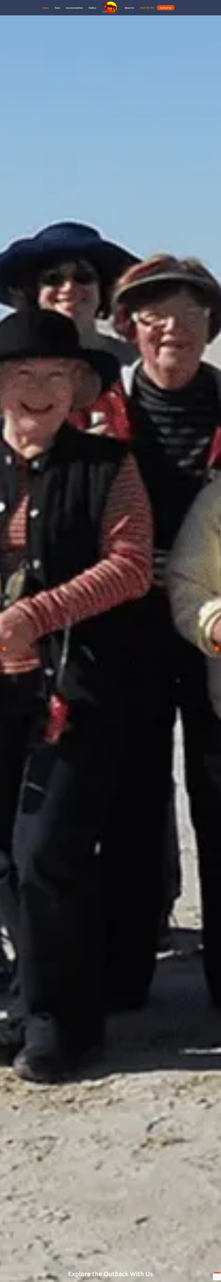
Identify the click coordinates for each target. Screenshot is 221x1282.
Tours (57, 7)
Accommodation (74, 7)
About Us (129, 7)
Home (46, 7)
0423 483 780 (147, 7)
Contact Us (166, 7)
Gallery (92, 7)
